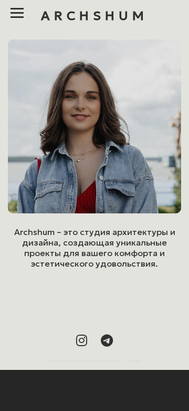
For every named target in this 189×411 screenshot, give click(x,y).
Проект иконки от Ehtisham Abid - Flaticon (95, 361)
